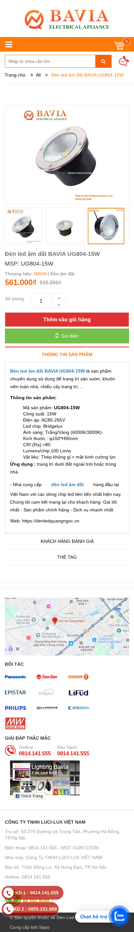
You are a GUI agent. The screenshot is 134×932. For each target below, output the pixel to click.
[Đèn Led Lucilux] (67, 19)
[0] (119, 47)
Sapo (44, 927)
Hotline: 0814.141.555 (27, 876)
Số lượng (14, 298)
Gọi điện (69, 336)
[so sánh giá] (67, 898)
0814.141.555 (35, 753)
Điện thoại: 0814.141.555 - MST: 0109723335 (52, 847)
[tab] (67, 354)
